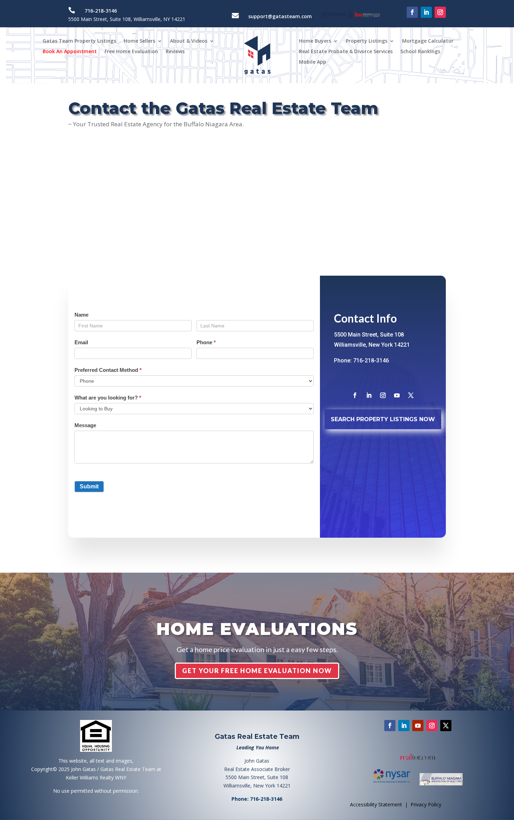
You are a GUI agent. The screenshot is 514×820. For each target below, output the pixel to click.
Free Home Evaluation (131, 52)
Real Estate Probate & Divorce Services (346, 52)
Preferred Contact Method (108, 370)
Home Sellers (139, 41)
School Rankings (420, 52)
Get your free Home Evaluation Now (257, 670)
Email (81, 342)
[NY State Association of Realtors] (395, 783)
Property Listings (366, 41)
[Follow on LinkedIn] (426, 12)
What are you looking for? (107, 398)
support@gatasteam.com (280, 16)
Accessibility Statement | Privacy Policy (395, 804)
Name (81, 315)
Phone (206, 342)
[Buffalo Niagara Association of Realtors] (441, 783)
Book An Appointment (70, 52)
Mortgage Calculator (428, 41)
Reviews (175, 52)
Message (85, 425)
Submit (89, 486)
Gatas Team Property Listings (79, 41)
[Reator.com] (418, 756)
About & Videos (188, 41)
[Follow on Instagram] (440, 12)
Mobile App (312, 62)
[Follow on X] (410, 395)
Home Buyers (315, 41)
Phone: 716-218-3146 (361, 360)
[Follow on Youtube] (396, 395)
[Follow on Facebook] (412, 12)
